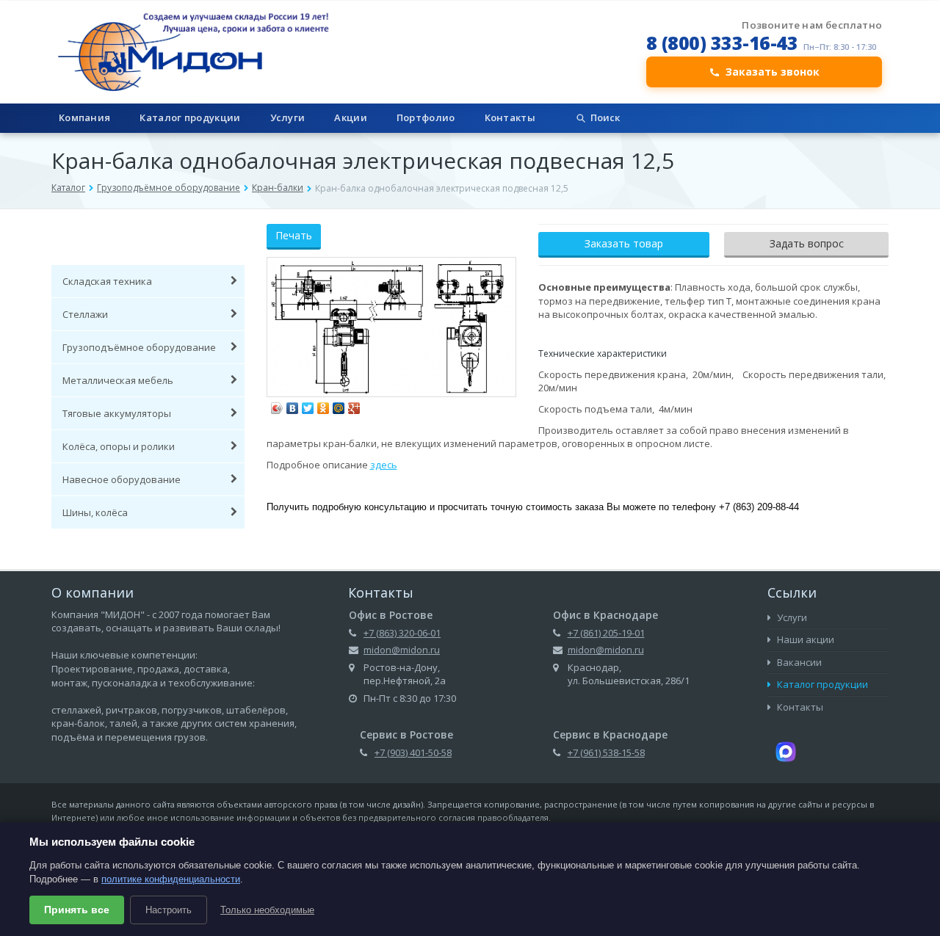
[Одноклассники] (323, 404)
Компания (84, 117)
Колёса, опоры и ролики (118, 446)
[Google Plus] (354, 404)
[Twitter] (308, 404)
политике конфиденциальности (170, 879)
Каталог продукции (190, 117)
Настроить (168, 909)
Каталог (68, 187)
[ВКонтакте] (292, 404)
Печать (293, 235)
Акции (350, 117)
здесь (383, 464)
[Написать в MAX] (785, 750)
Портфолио (426, 117)
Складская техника (107, 281)
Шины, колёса (95, 512)
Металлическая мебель (117, 380)
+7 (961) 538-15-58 (606, 752)
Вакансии (798, 662)
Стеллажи (85, 314)
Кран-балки (277, 187)
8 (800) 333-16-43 (722, 42)
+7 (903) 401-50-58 (413, 752)
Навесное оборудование (121, 479)
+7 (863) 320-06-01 (402, 632)
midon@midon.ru (402, 649)
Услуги (288, 117)
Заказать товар (624, 243)
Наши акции (804, 639)
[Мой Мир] (339, 404)
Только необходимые (267, 909)
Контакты (510, 117)
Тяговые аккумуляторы (116, 413)
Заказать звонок (773, 72)
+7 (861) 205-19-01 (606, 632)
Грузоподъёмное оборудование (168, 187)
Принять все (76, 909)
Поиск (605, 117)
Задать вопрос (807, 243)
